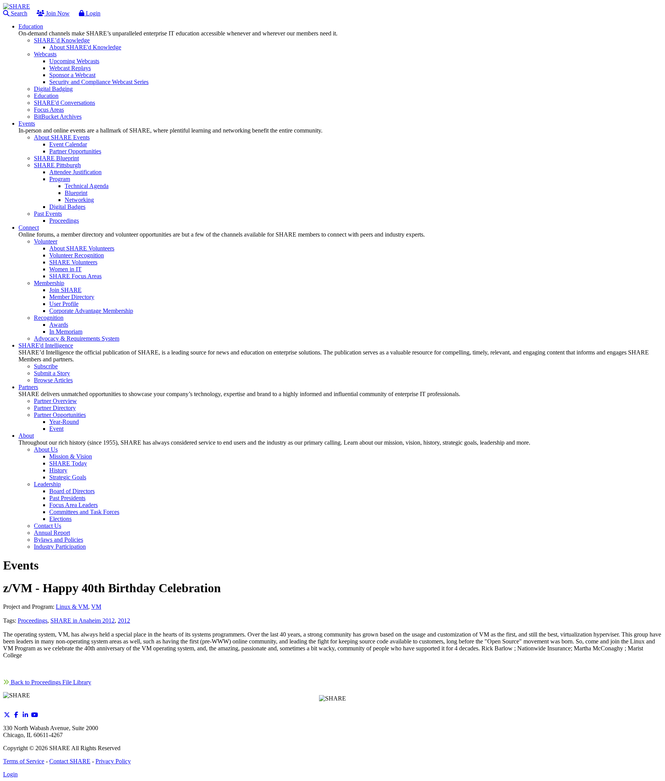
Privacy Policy (113, 761)
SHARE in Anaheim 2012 (82, 620)
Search (18, 13)
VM (96, 606)
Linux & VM (72, 606)
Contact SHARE (69, 761)
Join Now (57, 13)
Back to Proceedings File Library (50, 682)
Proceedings (32, 620)
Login (92, 13)
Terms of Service (23, 761)
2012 (124, 620)
